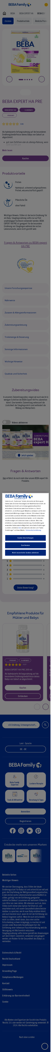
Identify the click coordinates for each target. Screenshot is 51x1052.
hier (20, 528)
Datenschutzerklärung (33, 530)
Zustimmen (25, 545)
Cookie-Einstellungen (25, 538)
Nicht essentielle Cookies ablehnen (25, 553)
